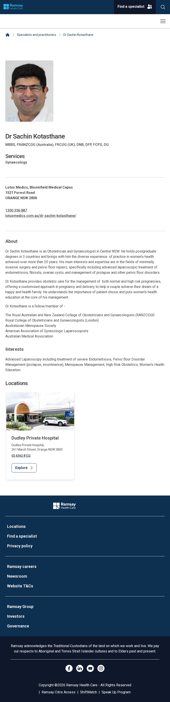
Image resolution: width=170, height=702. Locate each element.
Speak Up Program (116, 692)
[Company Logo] (64, 506)
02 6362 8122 (21, 455)
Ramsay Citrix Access (58, 692)
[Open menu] (163, 21)
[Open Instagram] (100, 668)
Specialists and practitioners (36, 35)
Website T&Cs (20, 586)
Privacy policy (20, 546)
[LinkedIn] (79, 668)
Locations (16, 526)
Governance (18, 626)
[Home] (7, 35)
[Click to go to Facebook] (69, 668)
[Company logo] (13, 7)
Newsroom (17, 576)
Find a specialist (22, 536)
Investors (16, 616)
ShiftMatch (88, 692)
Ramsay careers (22, 566)
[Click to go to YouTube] (90, 668)
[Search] (163, 7)
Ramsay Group (20, 606)
